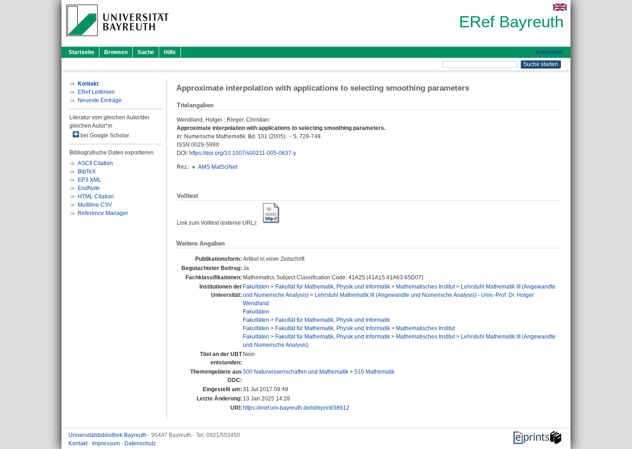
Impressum (106, 443)
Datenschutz (140, 443)
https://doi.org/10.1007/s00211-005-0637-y (242, 153)
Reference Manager (103, 213)
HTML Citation (96, 196)
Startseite (81, 52)
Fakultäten (256, 286)
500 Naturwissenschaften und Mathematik (295, 372)
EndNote (89, 188)
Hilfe (170, 52)
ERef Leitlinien (96, 92)
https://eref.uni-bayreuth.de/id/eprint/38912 (296, 408)
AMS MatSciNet (217, 167)
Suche (145, 52)
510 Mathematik (374, 372)
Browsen (116, 52)
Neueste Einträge (100, 100)
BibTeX (87, 171)
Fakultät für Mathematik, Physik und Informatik (332, 286)
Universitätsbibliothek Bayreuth (108, 435)
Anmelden (548, 52)
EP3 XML (89, 180)
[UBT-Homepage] (117, 39)
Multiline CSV (95, 205)
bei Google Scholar (104, 135)
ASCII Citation (95, 163)
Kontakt (78, 443)
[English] (560, 7)
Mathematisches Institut (425, 286)
